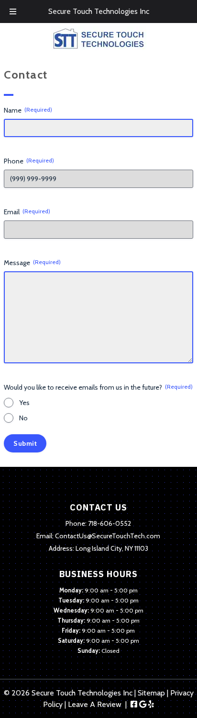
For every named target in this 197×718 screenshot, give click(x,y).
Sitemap (151, 692)
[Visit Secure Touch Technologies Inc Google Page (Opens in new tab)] (142, 704)
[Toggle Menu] (13, 11)
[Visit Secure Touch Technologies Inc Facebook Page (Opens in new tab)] (134, 704)
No (23, 418)
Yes (24, 402)
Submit (25, 443)
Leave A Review (94, 704)
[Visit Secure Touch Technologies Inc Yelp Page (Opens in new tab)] (151, 704)
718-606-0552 (109, 523)
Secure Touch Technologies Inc (98, 11)
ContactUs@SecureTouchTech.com (107, 536)
